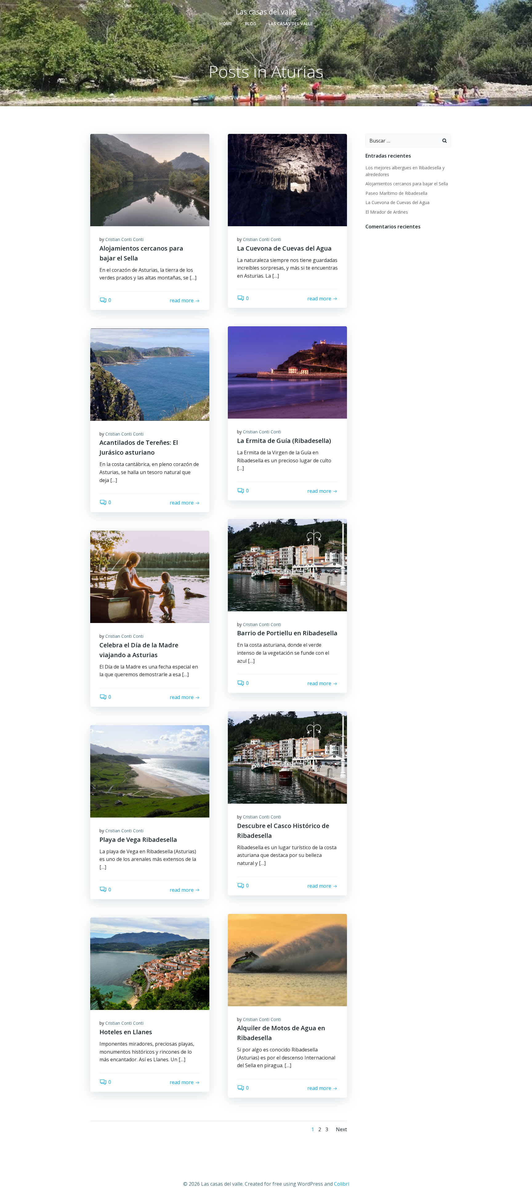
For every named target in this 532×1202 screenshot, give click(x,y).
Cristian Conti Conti (124, 239)
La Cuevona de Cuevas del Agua (397, 202)
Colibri (341, 1183)
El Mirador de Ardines (386, 212)
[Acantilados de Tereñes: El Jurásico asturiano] (149, 374)
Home (226, 23)
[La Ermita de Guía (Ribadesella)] (287, 372)
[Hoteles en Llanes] (149, 963)
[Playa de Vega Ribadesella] (149, 770)
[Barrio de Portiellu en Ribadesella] (287, 564)
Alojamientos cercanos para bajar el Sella (406, 184)
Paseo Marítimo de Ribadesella (396, 193)
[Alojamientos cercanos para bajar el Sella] (149, 179)
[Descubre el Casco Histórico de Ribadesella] (287, 757)
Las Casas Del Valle (290, 23)
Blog (250, 23)
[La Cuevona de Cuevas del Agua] (287, 179)
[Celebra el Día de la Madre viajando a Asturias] (149, 576)
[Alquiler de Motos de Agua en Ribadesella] (287, 959)
